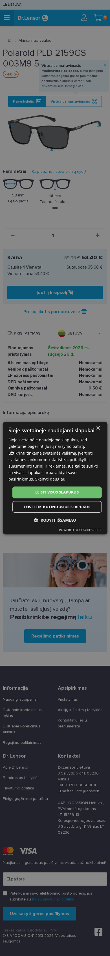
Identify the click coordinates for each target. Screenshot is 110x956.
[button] (55, 520)
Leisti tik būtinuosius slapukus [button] (57, 506)
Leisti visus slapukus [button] (57, 492)
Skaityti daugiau (50, 479)
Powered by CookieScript (80, 530)
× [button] (98, 428)
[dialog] (55, 478)
